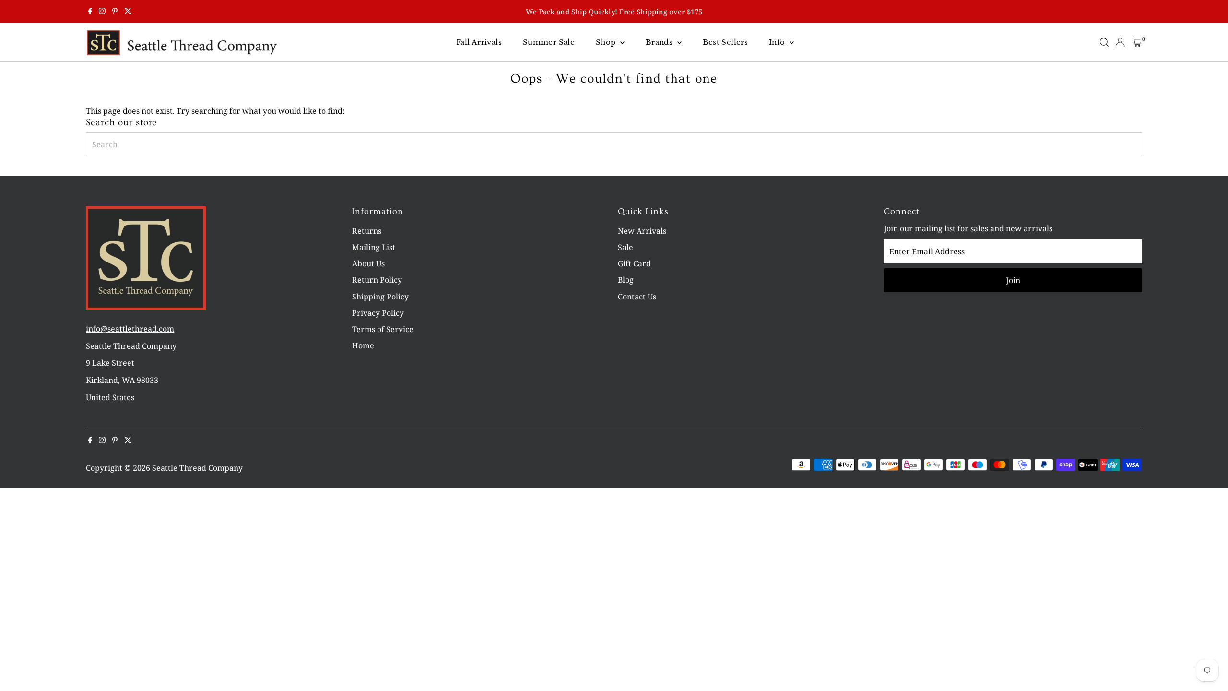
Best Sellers (725, 42)
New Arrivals (642, 231)
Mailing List (373, 247)
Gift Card (634, 263)
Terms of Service (382, 329)
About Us (368, 263)
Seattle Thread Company (197, 468)
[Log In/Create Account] (1120, 42)
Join (1013, 280)
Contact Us (637, 296)
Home (363, 345)
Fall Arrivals (479, 42)
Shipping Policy (380, 296)
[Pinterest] (115, 11)
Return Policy (377, 279)
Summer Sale (549, 42)
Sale (625, 247)
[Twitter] (128, 11)
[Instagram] (102, 11)
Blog (626, 279)
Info (778, 42)
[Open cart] (1137, 42)
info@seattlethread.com (130, 328)
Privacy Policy (378, 313)
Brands (660, 42)
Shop (607, 42)
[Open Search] (1104, 42)
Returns (366, 231)
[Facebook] (90, 11)
